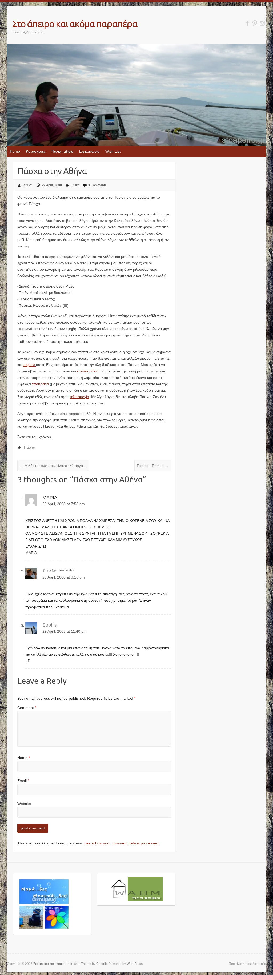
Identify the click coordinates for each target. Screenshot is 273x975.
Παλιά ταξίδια (62, 151)
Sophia (49, 625)
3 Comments (97, 185)
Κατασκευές (36, 151)
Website (24, 803)
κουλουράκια (87, 371)
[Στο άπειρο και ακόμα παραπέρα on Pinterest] (254, 23)
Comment (26, 708)
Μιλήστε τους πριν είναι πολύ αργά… (53, 465)
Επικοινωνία (89, 151)
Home (15, 151)
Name (23, 758)
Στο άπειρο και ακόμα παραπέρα (74, 23)
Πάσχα (29, 447)
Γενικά (74, 185)
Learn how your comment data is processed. (121, 843)
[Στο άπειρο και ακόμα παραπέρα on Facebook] (247, 23)
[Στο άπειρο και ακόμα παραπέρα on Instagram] (262, 23)
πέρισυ (29, 365)
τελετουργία (79, 397)
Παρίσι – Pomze (152, 465)
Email (23, 781)
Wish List (113, 151)
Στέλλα (27, 185)
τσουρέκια (41, 384)
